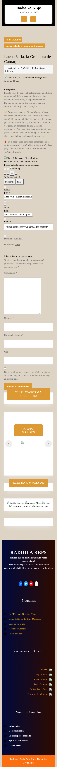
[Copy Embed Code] (5, 236)
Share (19, 182)
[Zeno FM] (45, 669)
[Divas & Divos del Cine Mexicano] (22, 619)
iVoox (7, 189)
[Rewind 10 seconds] (8, 174)
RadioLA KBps (28, 8)
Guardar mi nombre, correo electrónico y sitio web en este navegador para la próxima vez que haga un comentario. (28, 375)
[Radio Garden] (43, 684)
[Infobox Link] (28, 448)
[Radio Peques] (13, 633)
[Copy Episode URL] (5, 219)
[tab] (24, 19)
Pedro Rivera (39, 68)
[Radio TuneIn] (43, 679)
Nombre (9, 318)
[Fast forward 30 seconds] (16, 174)
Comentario (10, 273)
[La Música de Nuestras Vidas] (20, 614)
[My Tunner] (44, 674)
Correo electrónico (14, 335)
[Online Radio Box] (41, 689)
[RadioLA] (30, 665)
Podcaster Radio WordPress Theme (26, 759)
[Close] (5, 187)
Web (6, 352)
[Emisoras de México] (40, 694)
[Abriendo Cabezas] (15, 629)
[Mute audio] (5, 174)
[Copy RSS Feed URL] (5, 201)
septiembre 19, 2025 (18, 68)
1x (12, 173)
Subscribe (9, 182)
